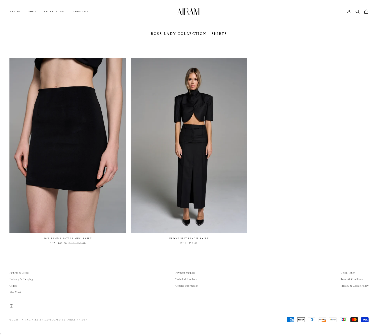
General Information (186, 285)
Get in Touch (348, 272)
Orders (13, 285)
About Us (80, 11)
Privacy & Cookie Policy (355, 285)
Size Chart (15, 292)
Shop (32, 11)
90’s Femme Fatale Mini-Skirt (68, 238)
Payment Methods (185, 272)
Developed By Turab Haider (66, 320)
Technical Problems (186, 279)
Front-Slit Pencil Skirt (189, 238)
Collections (54, 11)
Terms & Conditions (352, 279)
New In (14, 11)
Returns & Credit (19, 272)
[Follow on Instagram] (11, 306)
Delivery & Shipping (21, 279)
